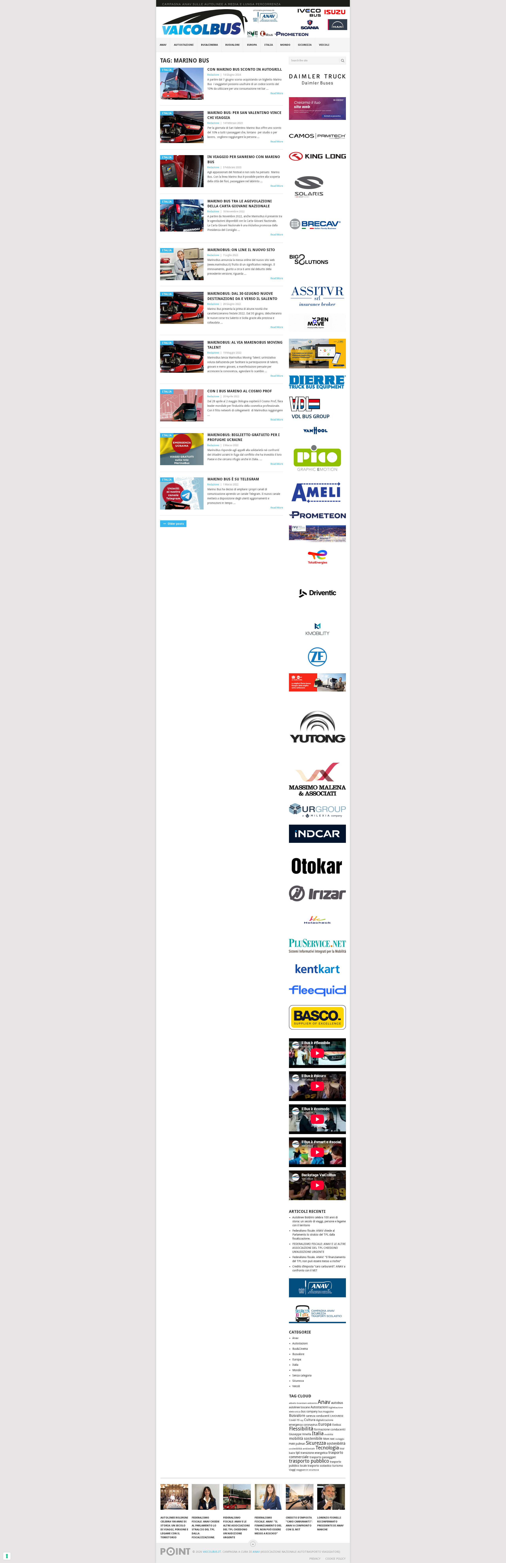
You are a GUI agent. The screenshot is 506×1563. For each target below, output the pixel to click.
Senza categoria (302, 1375)
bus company (309, 1411)
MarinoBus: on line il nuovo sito (241, 250)
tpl (298, 1453)
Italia (268, 44)
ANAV (256, 1551)
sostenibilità (336, 1443)
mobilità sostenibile (305, 1438)
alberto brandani (298, 1403)
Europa (252, 44)
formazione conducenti (329, 1429)
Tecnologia (327, 1448)
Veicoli (324, 44)
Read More (277, 93)
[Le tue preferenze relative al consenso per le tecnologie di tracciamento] (7, 1556)
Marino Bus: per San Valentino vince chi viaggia (244, 115)
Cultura (309, 1420)
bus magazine (326, 1411)
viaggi (292, 1469)
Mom (326, 1438)
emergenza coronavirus (303, 1424)
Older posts (175, 523)
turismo (337, 1465)
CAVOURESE (336, 1415)
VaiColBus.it (212, 1551)
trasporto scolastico (319, 1465)
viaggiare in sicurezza (307, 1469)
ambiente (312, 1403)
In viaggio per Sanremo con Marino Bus (243, 159)
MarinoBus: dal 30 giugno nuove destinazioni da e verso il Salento (242, 296)
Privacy (314, 1558)
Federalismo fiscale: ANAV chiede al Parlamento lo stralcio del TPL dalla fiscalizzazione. (313, 1234)
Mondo (285, 44)
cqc (301, 1420)
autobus (337, 1403)
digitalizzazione (324, 1420)
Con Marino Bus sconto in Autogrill (244, 69)
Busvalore (232, 44)
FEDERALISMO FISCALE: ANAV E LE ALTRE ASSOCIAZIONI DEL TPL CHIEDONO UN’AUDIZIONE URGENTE (319, 1247)
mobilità (328, 1434)
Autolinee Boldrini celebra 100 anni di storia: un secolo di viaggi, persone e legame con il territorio (319, 1221)
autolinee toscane (299, 1407)
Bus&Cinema (209, 44)
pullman (300, 1443)
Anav (163, 44)
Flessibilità (301, 1429)
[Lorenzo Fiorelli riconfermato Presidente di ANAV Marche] (331, 1499)
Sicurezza (305, 44)
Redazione (213, 74)
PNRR (292, 1443)
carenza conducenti (317, 1415)
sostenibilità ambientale (302, 1448)
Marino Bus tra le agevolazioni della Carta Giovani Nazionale (239, 203)
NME (332, 1439)
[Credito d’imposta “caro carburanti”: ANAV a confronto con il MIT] (299, 1499)
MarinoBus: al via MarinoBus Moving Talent (244, 344)
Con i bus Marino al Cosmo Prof (239, 391)
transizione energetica (314, 1452)
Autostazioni (184, 44)
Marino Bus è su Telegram (233, 479)
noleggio (339, 1439)
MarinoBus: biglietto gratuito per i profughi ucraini (243, 437)
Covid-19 (294, 1420)
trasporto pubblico (309, 1461)
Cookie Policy (335, 1558)
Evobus (336, 1424)
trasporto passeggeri (323, 1457)
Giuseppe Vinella (300, 1434)
